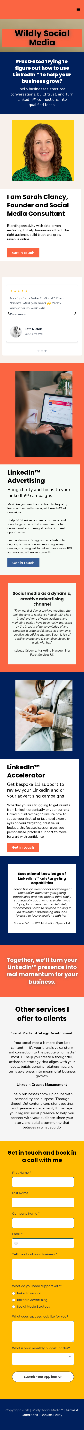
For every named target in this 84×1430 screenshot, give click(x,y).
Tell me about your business (34, 1254)
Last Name (20, 1193)
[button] (77, 9)
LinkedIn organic (29, 1293)
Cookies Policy (51, 1415)
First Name (21, 1172)
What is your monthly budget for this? (41, 1348)
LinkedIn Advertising (32, 1300)
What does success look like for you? (40, 1316)
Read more (18, 314)
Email (17, 1234)
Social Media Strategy (33, 1306)
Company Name (26, 1213)
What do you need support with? (37, 1286)
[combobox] (43, 1359)
